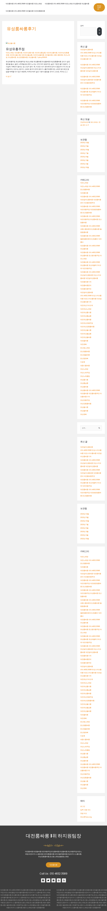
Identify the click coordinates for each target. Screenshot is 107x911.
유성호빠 (83, 414)
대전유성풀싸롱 (38, 55)
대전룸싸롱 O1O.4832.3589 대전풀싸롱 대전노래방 (24, 4)
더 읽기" (8, 76)
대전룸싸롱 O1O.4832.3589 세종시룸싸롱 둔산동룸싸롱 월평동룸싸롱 (91, 229)
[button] (99, 7)
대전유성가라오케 (86, 305)
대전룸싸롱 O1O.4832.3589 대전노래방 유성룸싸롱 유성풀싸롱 (67, 4)
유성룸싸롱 (12, 57)
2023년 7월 (84, 153)
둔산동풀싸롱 (85, 355)
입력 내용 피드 (85, 810)
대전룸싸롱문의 (85, 285)
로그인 (82, 806)
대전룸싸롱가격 (85, 282)
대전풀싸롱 (49, 55)
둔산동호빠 (84, 358)
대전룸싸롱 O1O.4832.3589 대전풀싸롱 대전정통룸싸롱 (25, 11)
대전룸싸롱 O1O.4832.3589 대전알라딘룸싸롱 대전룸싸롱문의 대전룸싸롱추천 (90, 79)
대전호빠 (83, 344)
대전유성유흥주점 (86, 323)
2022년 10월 (84, 167)
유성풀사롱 (84, 407)
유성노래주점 (85, 372)
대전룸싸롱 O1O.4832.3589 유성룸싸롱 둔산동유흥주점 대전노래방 (91, 255)
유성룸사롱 (84, 380)
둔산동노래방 (85, 348)
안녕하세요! (84, 122)
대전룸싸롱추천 (85, 289)
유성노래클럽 (85, 376)
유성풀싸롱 (32, 57)
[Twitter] (48, 880)
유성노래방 (84, 369)
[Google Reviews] (59, 880)
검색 (81, 26)
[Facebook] (43, 880)
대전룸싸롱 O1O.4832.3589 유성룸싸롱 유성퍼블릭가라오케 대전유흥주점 (90, 91)
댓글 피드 (83, 813)
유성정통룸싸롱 (22, 57)
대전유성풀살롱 (26, 55)
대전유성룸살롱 (40, 53)
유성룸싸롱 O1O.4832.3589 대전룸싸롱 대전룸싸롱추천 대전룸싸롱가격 (91, 393)
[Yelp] (64, 880)
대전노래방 (10, 53)
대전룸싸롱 (18, 53)
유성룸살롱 (84, 383)
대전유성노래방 (85, 309)
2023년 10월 (84, 150)
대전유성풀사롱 (15, 55)
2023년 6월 (84, 157)
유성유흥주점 (15, 49)
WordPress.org (86, 817)
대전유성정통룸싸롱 (87, 326)
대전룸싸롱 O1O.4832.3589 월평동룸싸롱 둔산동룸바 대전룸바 (91, 239)
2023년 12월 (84, 142)
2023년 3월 (84, 160)
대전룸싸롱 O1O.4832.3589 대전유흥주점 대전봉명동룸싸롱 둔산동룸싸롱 (90, 103)
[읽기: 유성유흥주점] (10, 43)
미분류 (82, 362)
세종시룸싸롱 (58, 55)
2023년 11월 (84, 146)
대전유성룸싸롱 (51, 53)
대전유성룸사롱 (28, 53)
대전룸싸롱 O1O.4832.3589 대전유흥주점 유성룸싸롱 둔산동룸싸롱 (91, 219)
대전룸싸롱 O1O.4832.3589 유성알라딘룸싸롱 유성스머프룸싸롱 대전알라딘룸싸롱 (90, 68)
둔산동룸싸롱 (85, 351)
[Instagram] (53, 880)
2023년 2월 (84, 164)
